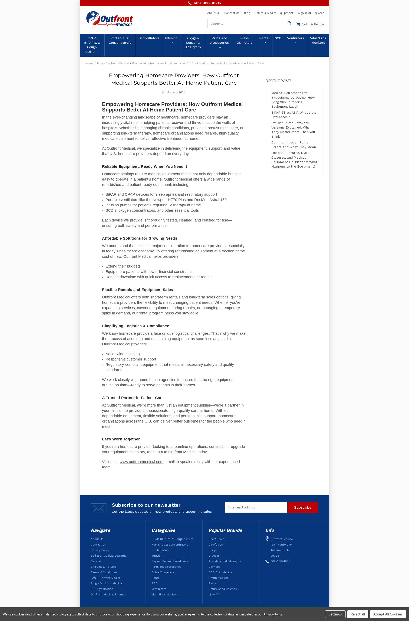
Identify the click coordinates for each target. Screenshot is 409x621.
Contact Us (98, 544)
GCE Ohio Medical (221, 572)
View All (214, 594)
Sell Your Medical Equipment (274, 12)
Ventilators (295, 38)
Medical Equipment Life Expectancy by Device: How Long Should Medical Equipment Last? (293, 100)
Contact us (231, 12)
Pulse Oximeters (245, 40)
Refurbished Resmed (223, 589)
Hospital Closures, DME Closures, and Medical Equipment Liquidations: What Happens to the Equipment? (294, 159)
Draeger (214, 555)
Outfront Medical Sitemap (108, 594)
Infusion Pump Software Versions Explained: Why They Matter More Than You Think (293, 130)
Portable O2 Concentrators (120, 40)
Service (96, 561)
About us (213, 12)
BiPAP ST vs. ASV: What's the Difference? (294, 115)
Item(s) (313, 24)
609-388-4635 (207, 3)
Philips (213, 550)
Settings (335, 614)
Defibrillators (148, 38)
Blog (247, 12)
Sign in (302, 12)
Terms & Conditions (104, 572)
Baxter (213, 583)
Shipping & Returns (104, 566)
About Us (97, 539)
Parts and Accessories (219, 40)
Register (318, 12)
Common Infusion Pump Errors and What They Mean (293, 144)
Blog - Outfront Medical (107, 583)
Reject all (358, 614)
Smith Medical (218, 577)
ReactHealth (217, 539)
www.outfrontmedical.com (141, 462)
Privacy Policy (100, 550)
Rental (264, 38)
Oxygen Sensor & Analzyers (193, 42)
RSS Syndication (102, 589)
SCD (278, 38)
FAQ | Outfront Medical (106, 577)
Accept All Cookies (388, 614)
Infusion (171, 38)
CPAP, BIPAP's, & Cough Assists (92, 45)
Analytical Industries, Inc (225, 561)
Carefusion (216, 544)
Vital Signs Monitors (318, 40)
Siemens (214, 566)
